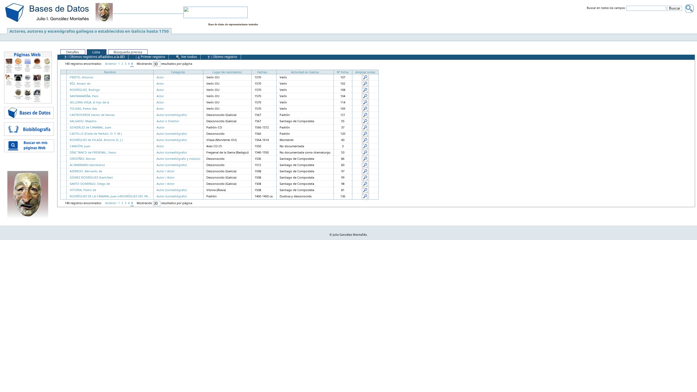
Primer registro (152, 56)
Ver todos (188, 56)
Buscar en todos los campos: (606, 8)
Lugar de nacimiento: (227, 72)
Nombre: (110, 72)
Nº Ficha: (343, 72)
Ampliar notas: (365, 72)
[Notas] (365, 77)
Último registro (224, 56)
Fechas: (262, 72)
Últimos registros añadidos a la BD (97, 56)
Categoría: (178, 72)
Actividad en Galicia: (305, 72)
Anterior (111, 64)
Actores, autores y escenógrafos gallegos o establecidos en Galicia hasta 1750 (89, 31)
